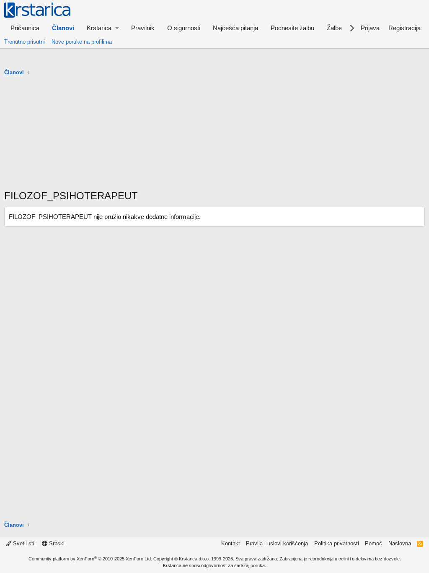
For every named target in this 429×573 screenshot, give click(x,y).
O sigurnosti (183, 27)
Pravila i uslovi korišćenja (277, 543)
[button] (102, 28)
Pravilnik (143, 27)
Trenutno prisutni (24, 42)
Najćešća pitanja (235, 27)
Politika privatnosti (336, 543)
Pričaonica (24, 27)
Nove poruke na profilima (82, 42)
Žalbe (334, 27)
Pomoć (373, 543)
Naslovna (399, 543)
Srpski (56, 543)
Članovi (63, 27)
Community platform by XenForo (90, 558)
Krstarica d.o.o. (194, 558)
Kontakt (230, 543)
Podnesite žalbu (292, 27)
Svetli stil (23, 543)
